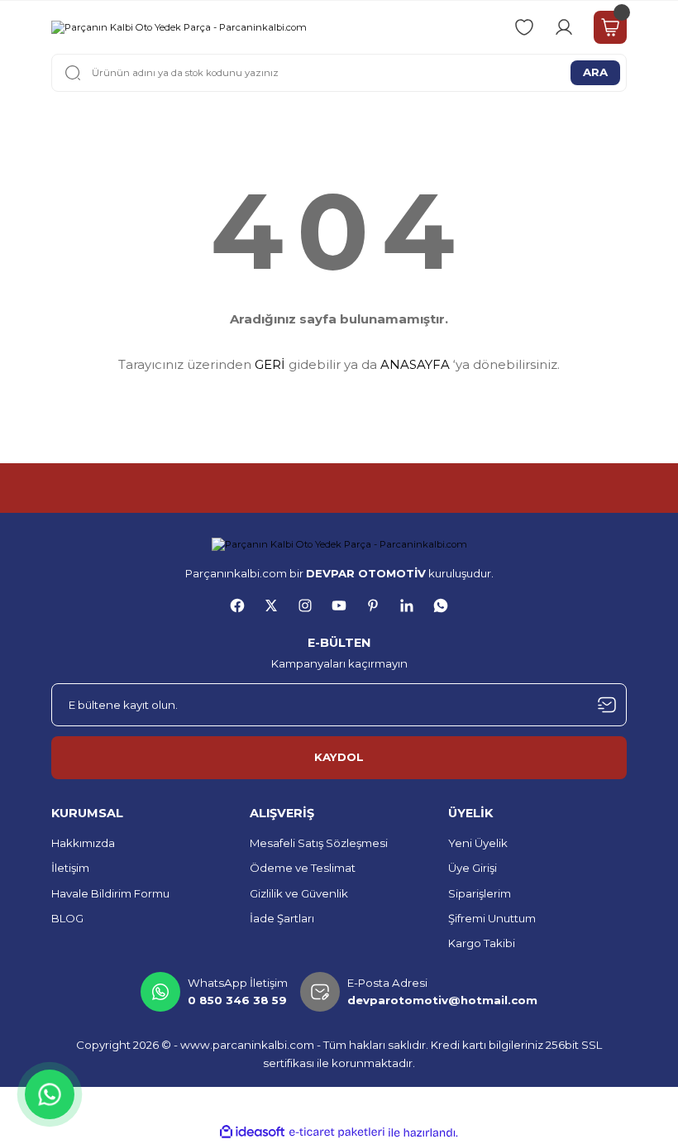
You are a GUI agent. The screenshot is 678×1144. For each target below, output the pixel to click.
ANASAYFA (415, 364)
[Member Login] (564, 27)
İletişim (70, 867)
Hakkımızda (83, 843)
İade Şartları (282, 918)
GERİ (270, 364)
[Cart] (610, 27)
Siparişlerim (479, 893)
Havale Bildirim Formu (110, 893)
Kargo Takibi (481, 943)
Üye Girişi (472, 867)
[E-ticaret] (337, 1133)
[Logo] (179, 27)
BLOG (67, 918)
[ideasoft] (252, 1132)
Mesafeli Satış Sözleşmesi (319, 843)
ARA (595, 72)
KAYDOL (339, 756)
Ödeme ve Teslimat (303, 867)
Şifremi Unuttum (492, 918)
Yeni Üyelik (478, 843)
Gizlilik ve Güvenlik (299, 893)
